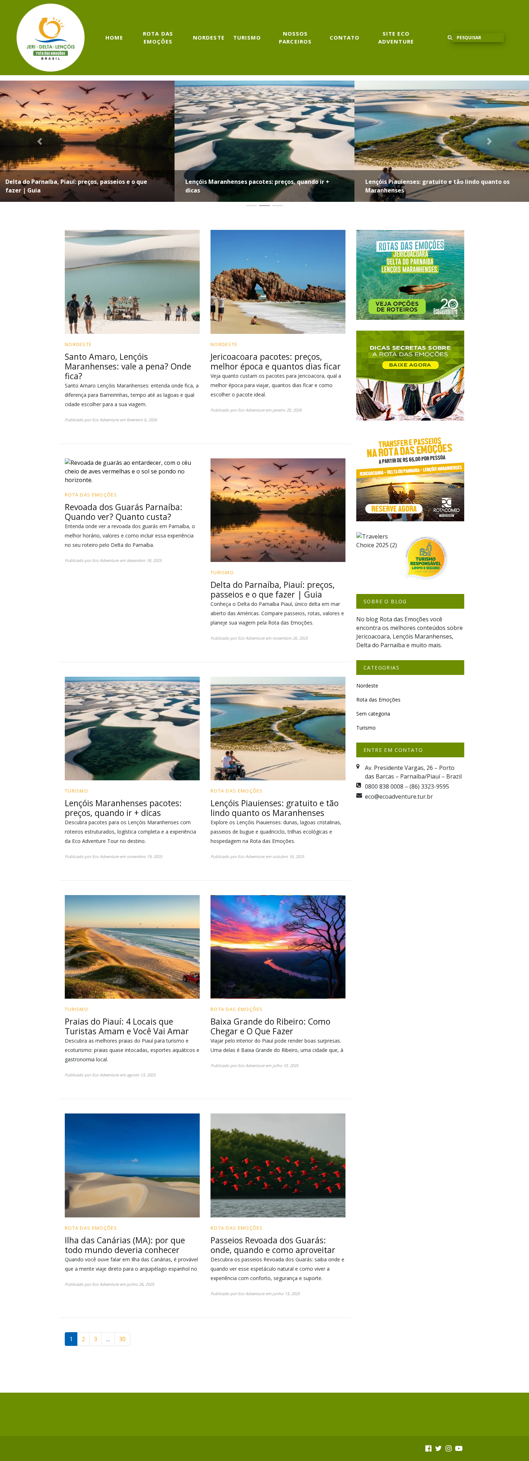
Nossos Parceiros (295, 37)
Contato (345, 37)
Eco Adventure (105, 419)
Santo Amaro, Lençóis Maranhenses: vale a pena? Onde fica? (128, 366)
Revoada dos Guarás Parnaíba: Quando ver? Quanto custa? (123, 511)
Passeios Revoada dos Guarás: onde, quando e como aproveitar (273, 1245)
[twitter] (438, 1448)
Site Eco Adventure (396, 37)
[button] (40, 141)
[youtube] (458, 1448)
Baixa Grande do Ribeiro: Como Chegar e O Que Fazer (270, 1026)
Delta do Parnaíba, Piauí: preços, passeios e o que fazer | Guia (76, 186)
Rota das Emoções (158, 37)
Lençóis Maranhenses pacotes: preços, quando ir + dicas (257, 186)
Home (114, 37)
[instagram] (448, 1448)
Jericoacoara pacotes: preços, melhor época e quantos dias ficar (276, 361)
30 (122, 1339)
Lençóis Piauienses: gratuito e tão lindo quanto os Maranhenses (437, 186)
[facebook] (428, 1448)
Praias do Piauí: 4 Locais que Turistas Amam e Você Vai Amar (128, 1026)
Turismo (247, 37)
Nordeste (209, 37)
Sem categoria (373, 713)
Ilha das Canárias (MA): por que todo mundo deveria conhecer (125, 1245)
